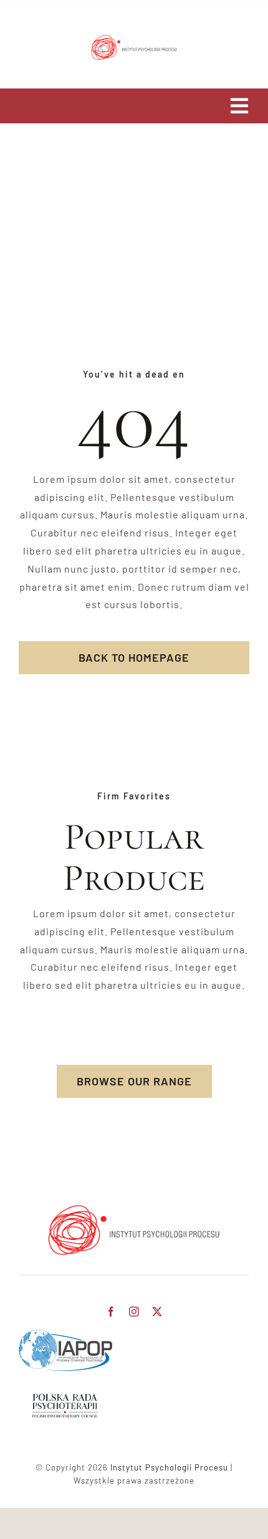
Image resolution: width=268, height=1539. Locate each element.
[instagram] (134, 1312)
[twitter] (157, 1312)
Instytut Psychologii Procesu (169, 1467)
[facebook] (111, 1312)
